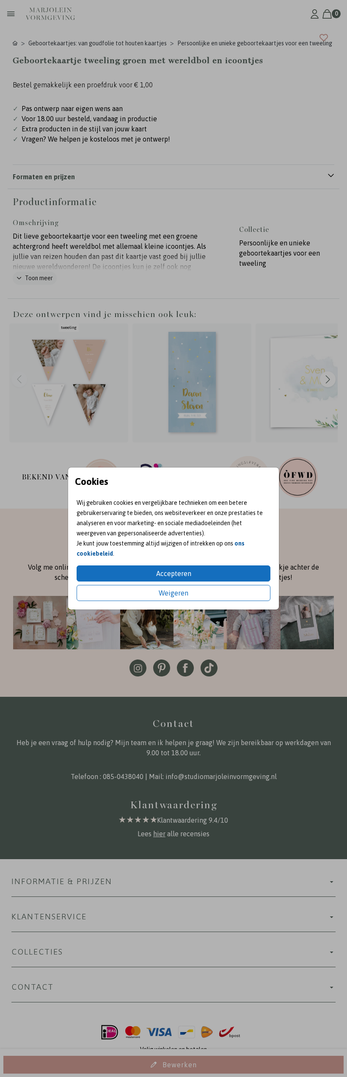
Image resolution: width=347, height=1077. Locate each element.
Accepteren (173, 573)
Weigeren (173, 593)
